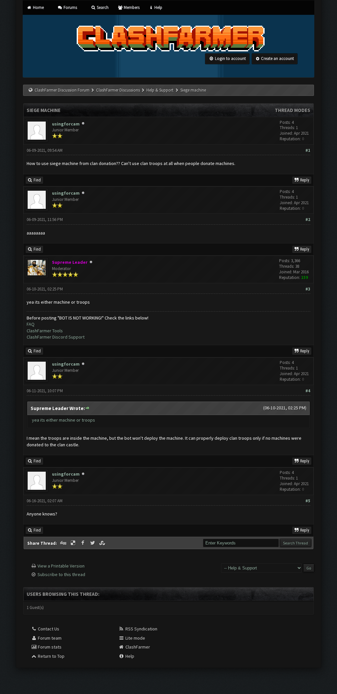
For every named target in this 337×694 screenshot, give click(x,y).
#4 (307, 391)
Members (131, 7)
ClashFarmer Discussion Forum (62, 90)
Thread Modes (292, 110)
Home (37, 7)
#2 (307, 219)
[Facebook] (83, 543)
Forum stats (49, 647)
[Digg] (64, 543)
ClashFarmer (137, 647)
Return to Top (51, 656)
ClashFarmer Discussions (118, 90)
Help (157, 7)
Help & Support (159, 90)
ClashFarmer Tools (45, 331)
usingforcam (66, 124)
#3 (307, 289)
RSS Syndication (140, 629)
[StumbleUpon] (103, 543)
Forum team (49, 638)
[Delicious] (74, 543)
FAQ (31, 324)
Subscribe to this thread (61, 574)
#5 (307, 501)
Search (102, 7)
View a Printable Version (61, 566)
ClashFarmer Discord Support (56, 337)
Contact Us (48, 629)
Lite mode (134, 638)
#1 (307, 150)
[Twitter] (93, 543)
